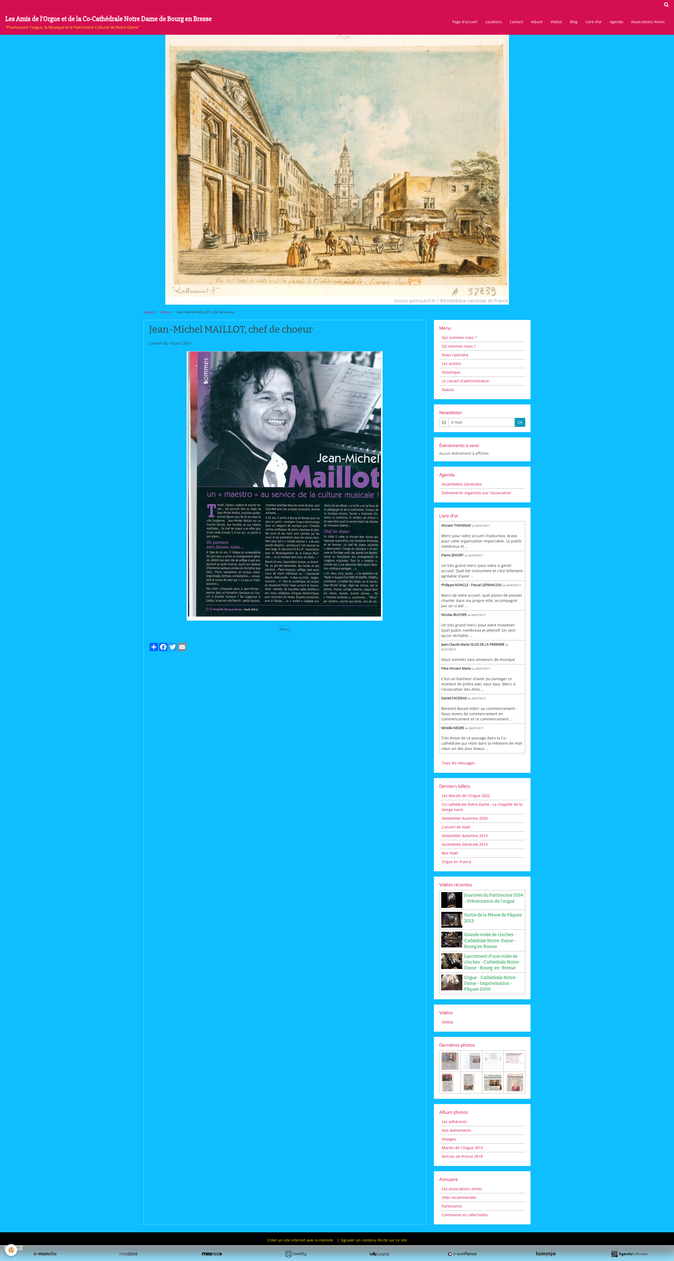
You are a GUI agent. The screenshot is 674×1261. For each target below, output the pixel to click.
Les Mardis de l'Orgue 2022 (466, 795)
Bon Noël (450, 852)
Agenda (616, 21)
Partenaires (452, 1206)
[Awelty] (295, 1254)
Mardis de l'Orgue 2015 (462, 1147)
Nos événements (456, 1130)
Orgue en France (456, 861)
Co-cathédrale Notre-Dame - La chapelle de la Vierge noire (482, 807)
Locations (493, 21)
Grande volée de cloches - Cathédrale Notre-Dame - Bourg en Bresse (490, 940)
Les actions (451, 363)
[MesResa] (212, 1254)
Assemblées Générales (462, 484)
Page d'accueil (464, 21)
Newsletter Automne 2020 (465, 818)
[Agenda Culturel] (629, 1254)
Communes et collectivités (465, 1214)
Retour (285, 629)
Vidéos (556, 21)
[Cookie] (11, 1250)
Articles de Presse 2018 (462, 1156)
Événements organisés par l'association (476, 492)
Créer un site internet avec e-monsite (300, 1240)
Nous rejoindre (455, 354)
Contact (516, 21)
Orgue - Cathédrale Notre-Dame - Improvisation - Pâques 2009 (490, 983)
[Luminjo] (546, 1254)
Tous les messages (458, 762)
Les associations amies (462, 1188)
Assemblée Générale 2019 (465, 844)
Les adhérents (454, 1121)
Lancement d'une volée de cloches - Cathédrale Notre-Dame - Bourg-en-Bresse (492, 961)
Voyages (449, 1138)
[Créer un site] (45, 1254)
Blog (574, 21)
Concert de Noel (456, 826)
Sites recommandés (459, 1197)
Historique (451, 372)
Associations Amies (648, 21)
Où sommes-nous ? (458, 346)
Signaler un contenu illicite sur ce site (373, 1240)
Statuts (448, 389)
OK (520, 422)
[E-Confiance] (462, 1254)
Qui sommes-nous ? (459, 337)
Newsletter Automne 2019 (465, 835)
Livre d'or (594, 21)
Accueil (148, 312)
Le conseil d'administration (465, 380)
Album (537, 21)
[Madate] (128, 1254)
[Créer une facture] (379, 1254)
